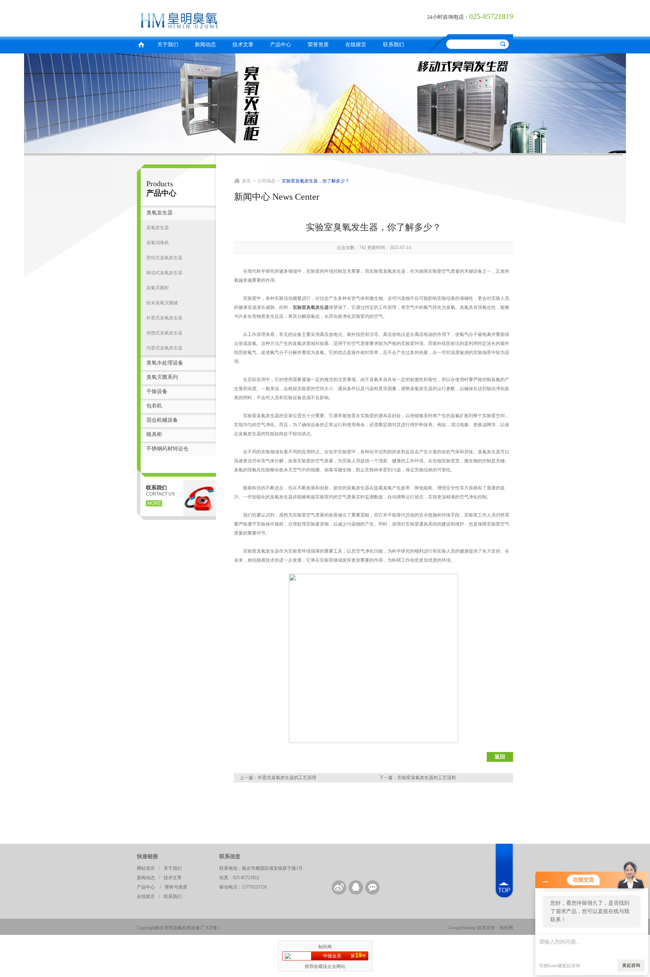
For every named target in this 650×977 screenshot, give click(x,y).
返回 (500, 757)
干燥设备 (156, 391)
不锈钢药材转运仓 (167, 448)
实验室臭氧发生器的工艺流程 (426, 777)
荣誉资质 (318, 44)
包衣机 (154, 406)
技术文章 (243, 44)
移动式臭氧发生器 (164, 272)
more (154, 503)
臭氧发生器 (159, 213)
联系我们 (393, 44)
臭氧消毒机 (157, 242)
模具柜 (154, 434)
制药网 (506, 927)
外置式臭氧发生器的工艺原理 (287, 777)
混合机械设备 (162, 420)
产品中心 (280, 44)
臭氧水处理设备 (164, 363)
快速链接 (147, 856)
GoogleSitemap (462, 927)
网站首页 (146, 868)
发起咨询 (631, 965)
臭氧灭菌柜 (157, 287)
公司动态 (266, 181)
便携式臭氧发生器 (164, 333)
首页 (141, 43)
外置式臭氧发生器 (164, 318)
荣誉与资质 (176, 887)
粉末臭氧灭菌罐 (162, 302)
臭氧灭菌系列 (162, 377)
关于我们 (167, 44)
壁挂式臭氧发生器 (164, 257)
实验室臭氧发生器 (311, 307)
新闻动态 (205, 44)
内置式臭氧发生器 (164, 348)
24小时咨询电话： (448, 17)
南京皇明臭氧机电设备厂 (229, 17)
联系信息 (229, 856)
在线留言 (355, 44)
